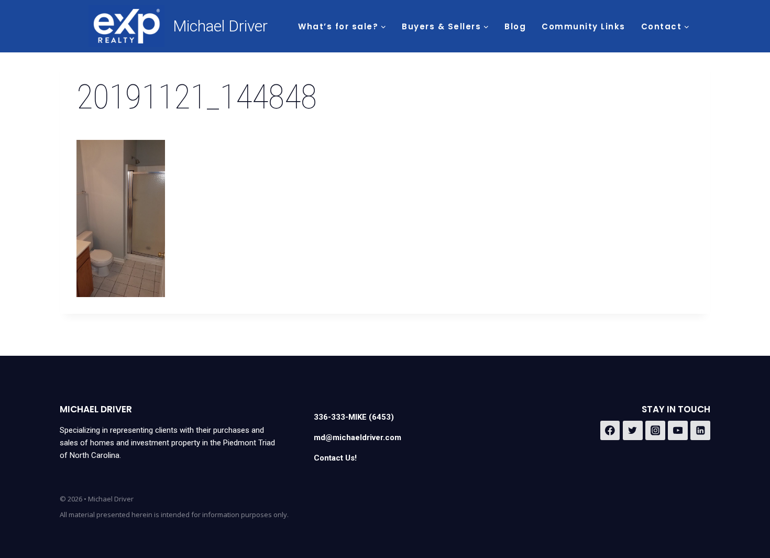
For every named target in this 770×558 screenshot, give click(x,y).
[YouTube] (678, 431)
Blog (515, 26)
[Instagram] (655, 431)
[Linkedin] (700, 431)
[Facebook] (610, 431)
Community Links (583, 26)
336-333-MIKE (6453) (354, 417)
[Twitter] (633, 431)
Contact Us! (335, 458)
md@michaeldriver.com (357, 437)
